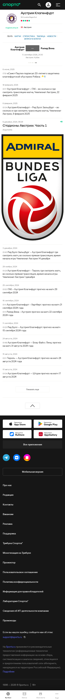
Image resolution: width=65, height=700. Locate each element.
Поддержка (9, 533)
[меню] (58, 4)
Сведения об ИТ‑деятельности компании (26, 610)
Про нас (7, 485)
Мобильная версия (32, 471)
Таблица (41, 36)
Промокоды (9, 620)
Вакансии (8, 514)
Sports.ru (10, 646)
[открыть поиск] (39, 5)
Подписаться (12, 28)
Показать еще (32, 389)
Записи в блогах (32, 39)
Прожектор (9, 562)
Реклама (7, 523)
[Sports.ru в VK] (17, 458)
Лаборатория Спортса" (15, 601)
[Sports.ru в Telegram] (7, 458)
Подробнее (8, 671)
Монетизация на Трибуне (17, 552)
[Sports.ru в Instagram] (28, 458)
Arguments (7, 129)
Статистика (29, 36)
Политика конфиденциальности (20, 581)
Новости (51, 36)
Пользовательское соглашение (20, 572)
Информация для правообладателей (23, 591)
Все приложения (32, 444)
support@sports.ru (12, 637)
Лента (10, 36)
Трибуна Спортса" (13, 543)
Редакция (8, 494)
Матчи (18, 36)
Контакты (8, 504)
